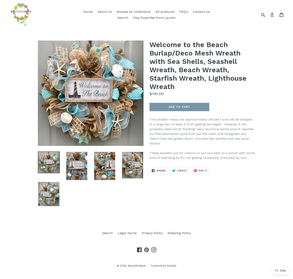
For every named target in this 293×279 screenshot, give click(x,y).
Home (87, 12)
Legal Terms (127, 233)
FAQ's (183, 12)
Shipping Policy (179, 233)
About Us (104, 12)
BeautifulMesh (137, 265)
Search (122, 18)
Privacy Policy (152, 233)
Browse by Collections (133, 12)
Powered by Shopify (163, 265)
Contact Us (201, 12)
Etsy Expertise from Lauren (154, 18)
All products (164, 12)
